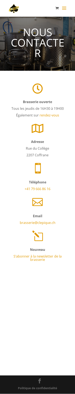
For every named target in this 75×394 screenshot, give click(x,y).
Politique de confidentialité (37, 388)
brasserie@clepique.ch (37, 222)
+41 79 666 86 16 (37, 189)
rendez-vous (49, 115)
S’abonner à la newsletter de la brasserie (38, 258)
